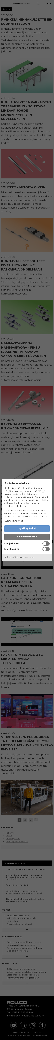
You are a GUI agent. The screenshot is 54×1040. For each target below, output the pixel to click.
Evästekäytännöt (13, 521)
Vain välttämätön (27, 536)
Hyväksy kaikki (27, 528)
